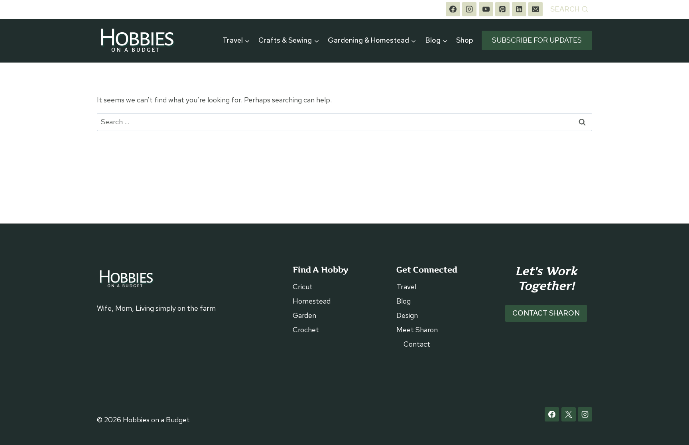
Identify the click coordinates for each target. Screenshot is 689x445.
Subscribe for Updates (537, 40)
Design (407, 315)
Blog (403, 301)
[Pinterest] (502, 9)
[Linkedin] (519, 9)
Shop (464, 40)
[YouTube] (486, 9)
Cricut (303, 286)
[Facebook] (453, 9)
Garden (304, 315)
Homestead (312, 301)
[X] (568, 414)
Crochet (306, 329)
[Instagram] (469, 9)
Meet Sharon (417, 329)
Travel (406, 286)
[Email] (535, 9)
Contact (417, 344)
